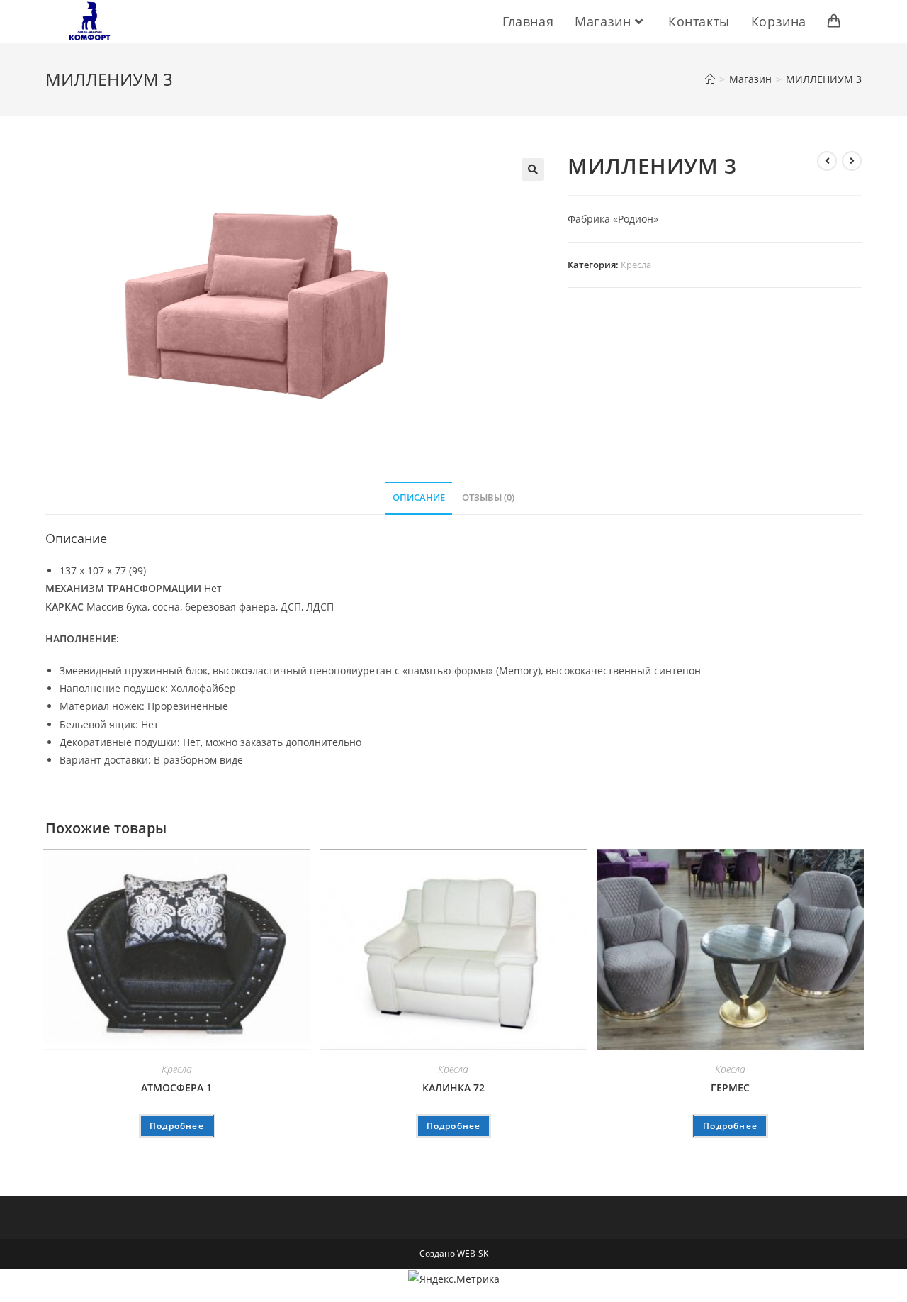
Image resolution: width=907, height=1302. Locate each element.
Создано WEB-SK (453, 1253)
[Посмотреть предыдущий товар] (827, 161)
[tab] (418, 498)
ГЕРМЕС (730, 1087)
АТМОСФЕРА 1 (176, 1087)
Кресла (636, 264)
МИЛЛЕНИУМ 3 (824, 79)
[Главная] (710, 79)
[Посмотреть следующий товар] (852, 161)
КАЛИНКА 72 (453, 1087)
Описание (419, 497)
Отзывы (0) (488, 497)
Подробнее (177, 1126)
